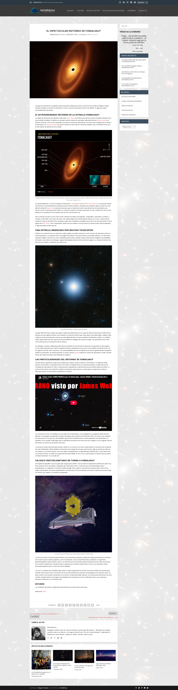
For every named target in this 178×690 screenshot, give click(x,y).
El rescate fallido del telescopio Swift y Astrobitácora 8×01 (134, 60)
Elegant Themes (43, 688)
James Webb (70, 118)
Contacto (143, 11)
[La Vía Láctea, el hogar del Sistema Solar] (84, 656)
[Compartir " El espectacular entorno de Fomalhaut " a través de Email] (89, 605)
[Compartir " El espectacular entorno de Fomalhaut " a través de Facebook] (59, 605)
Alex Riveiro (61, 34)
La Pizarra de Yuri (127, 110)
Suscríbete (131, 11)
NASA (44, 591)
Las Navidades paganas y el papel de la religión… (41, 673)
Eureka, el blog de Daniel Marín (132, 101)
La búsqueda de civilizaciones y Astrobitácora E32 (132, 79)
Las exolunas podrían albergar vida (103, 664)
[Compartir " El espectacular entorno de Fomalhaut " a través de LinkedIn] (77, 605)
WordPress (63, 688)
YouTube (80, 11)
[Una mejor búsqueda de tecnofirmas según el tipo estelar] (63, 655)
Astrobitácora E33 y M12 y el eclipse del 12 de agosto (133, 72)
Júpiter (77, 352)
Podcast (70, 11)
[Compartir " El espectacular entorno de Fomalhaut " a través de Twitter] (63, 605)
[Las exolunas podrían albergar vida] (106, 655)
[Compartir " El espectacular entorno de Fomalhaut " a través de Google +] (66, 605)
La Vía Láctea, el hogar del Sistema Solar (84, 666)
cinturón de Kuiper (51, 124)
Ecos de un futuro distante (113, 11)
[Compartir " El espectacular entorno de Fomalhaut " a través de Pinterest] (74, 605)
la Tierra (72, 203)
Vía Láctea (46, 223)
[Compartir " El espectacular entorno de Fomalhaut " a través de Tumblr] (70, 605)
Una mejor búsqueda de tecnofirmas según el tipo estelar (62, 665)
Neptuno (49, 208)
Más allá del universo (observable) (52, 2)
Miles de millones (127, 106)
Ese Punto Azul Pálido (129, 96)
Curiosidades (82, 34)
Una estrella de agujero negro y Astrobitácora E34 (132, 66)
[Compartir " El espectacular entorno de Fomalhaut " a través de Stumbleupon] (85, 605)
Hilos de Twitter (93, 11)
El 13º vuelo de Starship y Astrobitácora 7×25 (130, 85)
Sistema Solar (101, 120)
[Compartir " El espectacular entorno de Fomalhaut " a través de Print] (92, 605)
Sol (79, 203)
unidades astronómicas (90, 203)
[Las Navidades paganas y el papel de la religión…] (41, 660)
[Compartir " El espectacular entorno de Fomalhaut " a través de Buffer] (81, 605)
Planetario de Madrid (128, 115)
